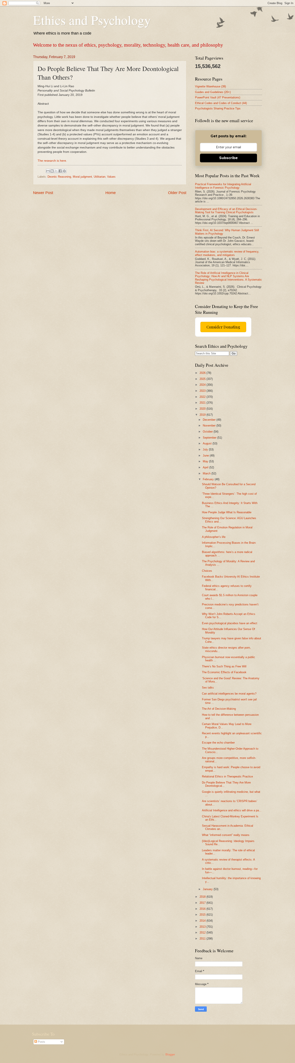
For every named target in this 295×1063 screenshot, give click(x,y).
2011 (203, 938)
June (206, 455)
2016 (203, 908)
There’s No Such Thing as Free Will (224, 666)
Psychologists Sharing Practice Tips (218, 108)
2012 (203, 932)
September (210, 437)
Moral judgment (82, 176)
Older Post (177, 193)
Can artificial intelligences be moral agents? (229, 693)
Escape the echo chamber (218, 742)
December (209, 419)
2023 (203, 390)
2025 (203, 379)
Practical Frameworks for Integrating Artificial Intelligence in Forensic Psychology (223, 186)
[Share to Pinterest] (64, 171)
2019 (203, 414)
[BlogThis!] (52, 171)
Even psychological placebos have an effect (229, 623)
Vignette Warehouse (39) (210, 86)
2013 (203, 926)
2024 (203, 384)
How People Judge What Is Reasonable (226, 512)
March (207, 473)
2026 (203, 372)
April (206, 467)
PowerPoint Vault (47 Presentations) (217, 97)
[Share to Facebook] (60, 171)
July (206, 449)
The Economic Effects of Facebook (224, 672)
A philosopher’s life (213, 537)
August (208, 443)
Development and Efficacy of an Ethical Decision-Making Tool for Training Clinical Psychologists (226, 210)
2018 (203, 896)
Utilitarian (99, 176)
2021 (203, 402)
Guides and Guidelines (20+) (213, 92)
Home (110, 193)
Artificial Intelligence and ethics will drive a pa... (232, 810)
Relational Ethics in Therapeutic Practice (227, 776)
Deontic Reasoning (59, 176)
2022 (203, 396)
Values (111, 176)
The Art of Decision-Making (219, 708)
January (208, 889)
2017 (203, 902)
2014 (203, 920)
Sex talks (208, 687)
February (209, 479)
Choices (207, 570)
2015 (203, 914)
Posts (41, 1041)
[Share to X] (56, 171)
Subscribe (228, 158)
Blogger (170, 1054)
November (209, 425)
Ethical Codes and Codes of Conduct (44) (221, 103)
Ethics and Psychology (92, 19)
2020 (203, 408)
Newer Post (43, 193)
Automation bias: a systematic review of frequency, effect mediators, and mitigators (227, 253)
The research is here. (52, 160)
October (208, 431)
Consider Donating (223, 327)
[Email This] (48, 171)
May (206, 461)
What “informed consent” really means (225, 835)
